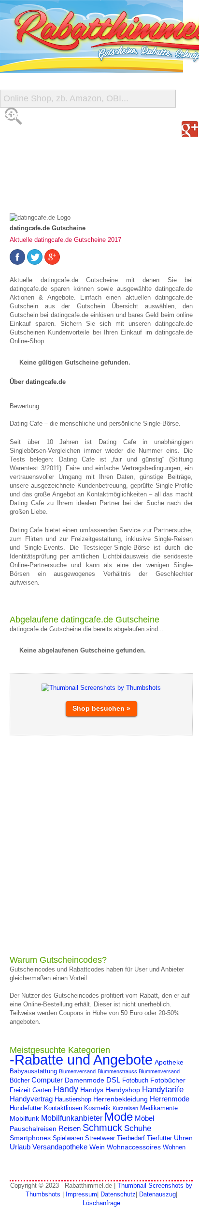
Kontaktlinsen (63, 1108)
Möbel (144, 1118)
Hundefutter (26, 1108)
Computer (47, 1080)
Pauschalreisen (33, 1128)
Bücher (19, 1080)
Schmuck (102, 1127)
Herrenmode (169, 1099)
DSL (113, 1080)
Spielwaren (68, 1138)
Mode (118, 1116)
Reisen (69, 1128)
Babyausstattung (33, 1071)
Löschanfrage (101, 1203)
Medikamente (159, 1108)
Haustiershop (73, 1099)
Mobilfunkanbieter (71, 1118)
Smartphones (30, 1138)
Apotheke (169, 1062)
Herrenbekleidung (120, 1099)
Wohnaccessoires (134, 1147)
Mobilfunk (24, 1118)
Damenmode (84, 1080)
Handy (65, 1089)
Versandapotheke (59, 1147)
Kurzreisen (125, 1108)
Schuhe (137, 1128)
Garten (41, 1090)
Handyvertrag (31, 1099)
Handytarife (163, 1089)
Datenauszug (157, 1194)
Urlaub (20, 1147)
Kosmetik (97, 1108)
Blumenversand (77, 1071)
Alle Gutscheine (42, 135)
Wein (97, 1147)
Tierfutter (159, 1138)
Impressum (81, 1194)
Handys (91, 1090)
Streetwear (100, 1138)
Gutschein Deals (42, 194)
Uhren (183, 1138)
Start (18, 116)
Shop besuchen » (101, 708)
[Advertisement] (99, 845)
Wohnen (174, 1147)
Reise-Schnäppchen (49, 174)
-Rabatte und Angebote (81, 1059)
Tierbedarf (131, 1138)
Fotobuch (135, 1080)
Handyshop (122, 1090)
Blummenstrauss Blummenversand (139, 1071)
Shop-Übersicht (40, 155)
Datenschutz (118, 1194)
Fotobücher (167, 1080)
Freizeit (20, 1090)
